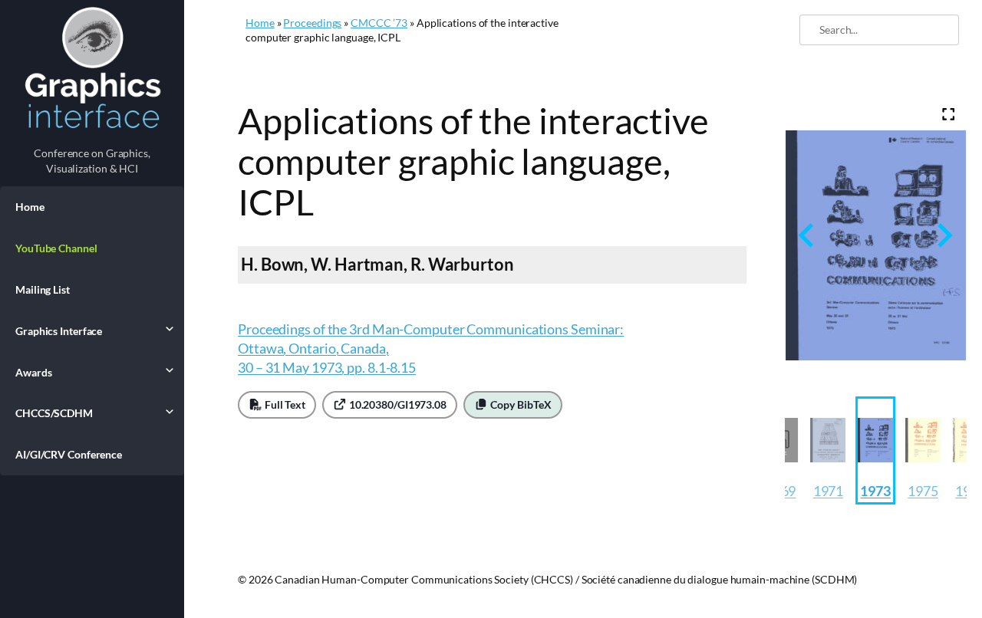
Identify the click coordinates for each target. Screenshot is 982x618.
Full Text (283, 404)
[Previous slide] (807, 235)
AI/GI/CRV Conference (68, 454)
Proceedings (312, 22)
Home (29, 206)
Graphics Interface (58, 330)
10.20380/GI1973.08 (397, 404)
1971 (828, 490)
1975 (923, 490)
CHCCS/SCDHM (54, 412)
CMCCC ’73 (379, 22)
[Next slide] (943, 235)
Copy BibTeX (520, 404)
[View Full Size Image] (948, 114)
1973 (875, 490)
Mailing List (42, 289)
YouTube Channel (56, 248)
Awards (33, 372)
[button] (828, 450)
